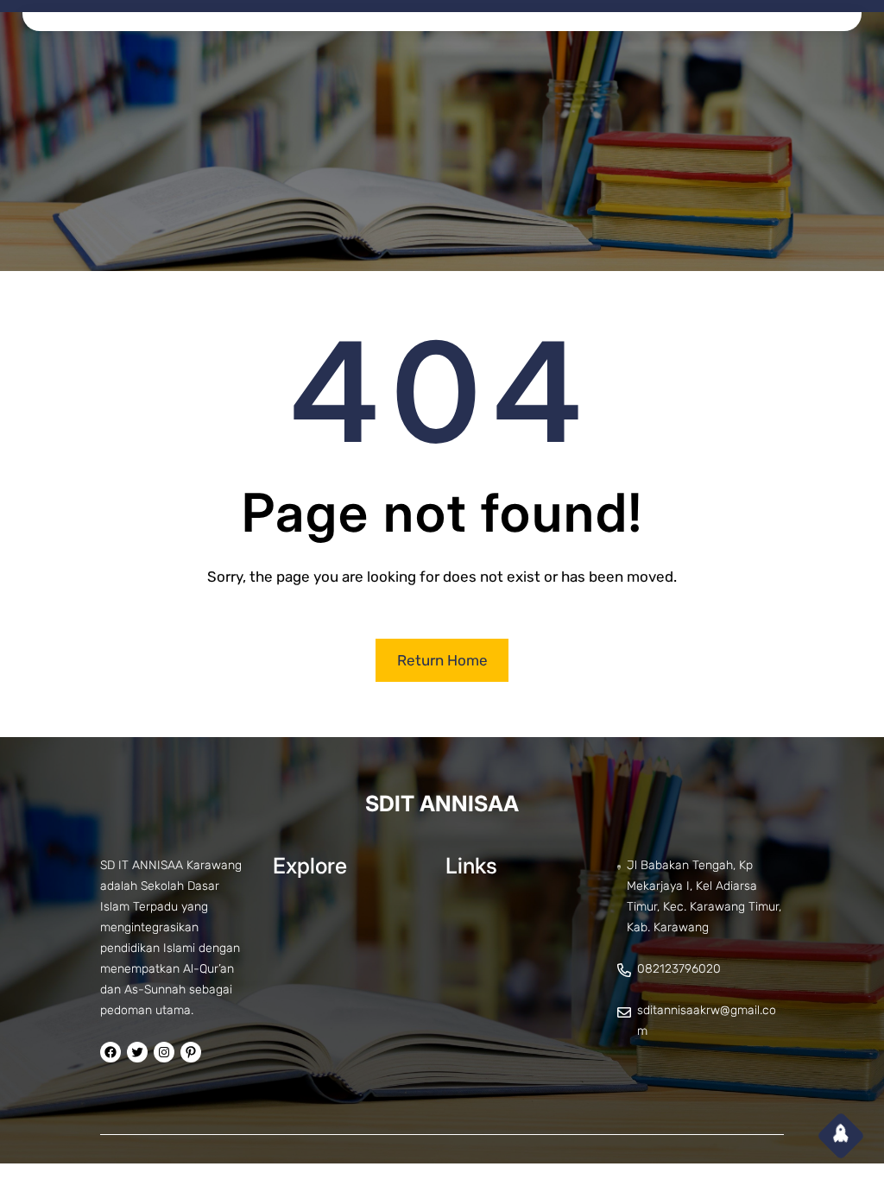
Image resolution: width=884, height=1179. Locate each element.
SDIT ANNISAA (442, 803)
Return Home (442, 660)
